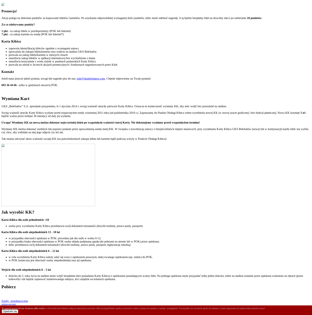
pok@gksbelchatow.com (91, 78)
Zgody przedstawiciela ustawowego (14, 302)
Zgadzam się (10, 311)
